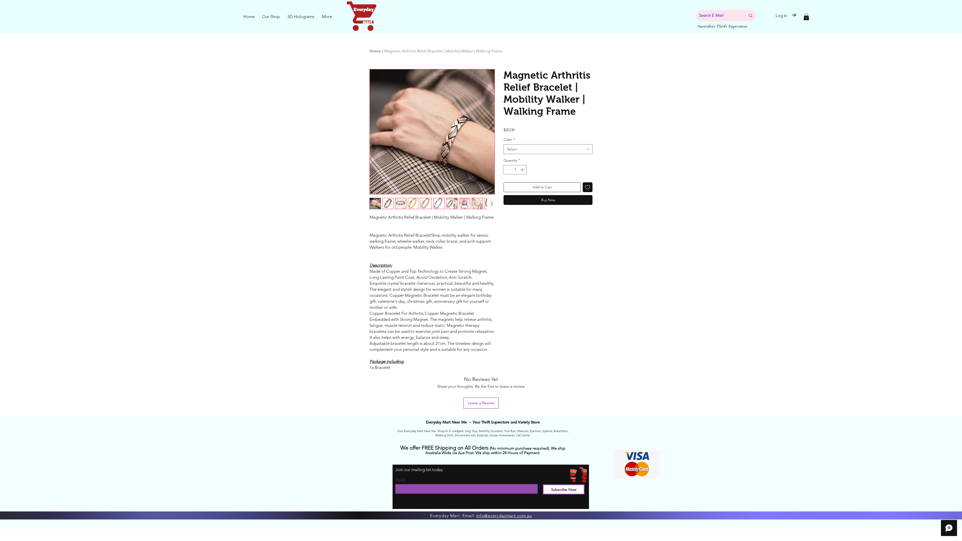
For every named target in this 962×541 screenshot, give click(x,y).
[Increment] (523, 169)
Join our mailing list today (419, 469)
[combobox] (548, 149)
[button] (806, 16)
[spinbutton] (515, 169)
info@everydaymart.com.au (504, 515)
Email (400, 480)
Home (375, 51)
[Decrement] (507, 169)
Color (509, 139)
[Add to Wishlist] (587, 187)
